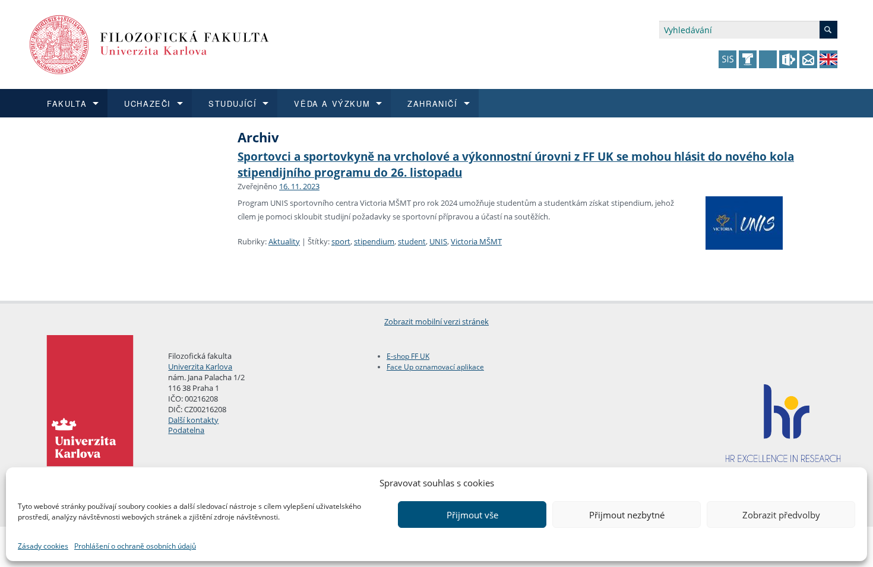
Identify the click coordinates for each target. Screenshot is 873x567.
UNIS (438, 241)
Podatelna (186, 430)
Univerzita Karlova (200, 366)
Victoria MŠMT (476, 241)
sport (340, 241)
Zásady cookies (43, 546)
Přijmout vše (472, 515)
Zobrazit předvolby (781, 515)
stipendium (374, 241)
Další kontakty (193, 420)
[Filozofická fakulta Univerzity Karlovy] (149, 43)
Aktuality (284, 241)
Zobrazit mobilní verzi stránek (436, 321)
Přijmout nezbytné (627, 515)
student (412, 241)
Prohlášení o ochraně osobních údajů (135, 546)
